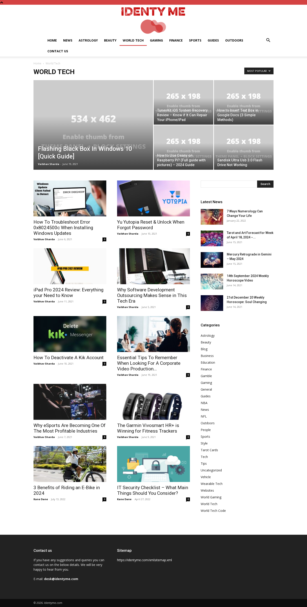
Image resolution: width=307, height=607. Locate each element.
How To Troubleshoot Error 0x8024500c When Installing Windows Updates (63, 227)
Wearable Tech (211, 484)
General (206, 389)
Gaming (156, 40)
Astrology (88, 40)
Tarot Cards (209, 450)
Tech (204, 457)
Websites (207, 490)
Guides (213, 40)
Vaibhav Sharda (48, 164)
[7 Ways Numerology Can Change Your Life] (212, 217)
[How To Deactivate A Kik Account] (69, 334)
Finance (176, 40)
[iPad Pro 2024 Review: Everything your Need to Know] (69, 266)
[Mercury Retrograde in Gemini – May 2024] (212, 260)
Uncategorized (211, 470)
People (206, 430)
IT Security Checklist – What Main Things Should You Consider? (152, 490)
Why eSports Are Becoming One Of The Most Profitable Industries (69, 428)
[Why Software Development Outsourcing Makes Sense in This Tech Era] (153, 266)
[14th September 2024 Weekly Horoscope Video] (212, 281)
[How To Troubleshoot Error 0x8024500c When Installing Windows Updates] (69, 198)
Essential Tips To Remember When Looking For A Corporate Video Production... (148, 363)
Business (207, 356)
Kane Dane (40, 499)
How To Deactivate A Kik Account (68, 357)
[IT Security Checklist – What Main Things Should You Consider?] (153, 464)
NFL (204, 416)
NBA (204, 403)
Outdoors (234, 40)
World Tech (133, 40)
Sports (195, 40)
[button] (268, 41)
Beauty (110, 40)
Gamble (206, 376)
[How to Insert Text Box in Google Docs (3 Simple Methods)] (244, 102)
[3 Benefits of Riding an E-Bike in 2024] (69, 464)
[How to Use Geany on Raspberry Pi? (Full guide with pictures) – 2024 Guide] (183, 147)
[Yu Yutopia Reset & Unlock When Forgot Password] (153, 198)
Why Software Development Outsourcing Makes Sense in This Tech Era (152, 295)
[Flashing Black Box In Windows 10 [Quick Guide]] (93, 132)
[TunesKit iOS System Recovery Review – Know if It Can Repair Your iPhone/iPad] (183, 102)
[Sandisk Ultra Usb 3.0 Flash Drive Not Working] (244, 147)
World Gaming (211, 497)
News (67, 40)
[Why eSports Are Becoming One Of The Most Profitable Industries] (69, 402)
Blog (204, 349)
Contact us (57, 51)
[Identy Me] (153, 20)
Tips (204, 463)
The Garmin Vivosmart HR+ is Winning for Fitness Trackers (148, 428)
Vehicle (206, 477)
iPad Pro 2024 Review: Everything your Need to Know (68, 292)
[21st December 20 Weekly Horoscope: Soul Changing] (212, 303)
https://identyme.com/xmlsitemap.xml (144, 560)
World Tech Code (213, 510)
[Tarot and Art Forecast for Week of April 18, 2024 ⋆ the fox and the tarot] (212, 238)
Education (208, 362)
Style (204, 443)
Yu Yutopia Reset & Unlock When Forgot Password (150, 224)
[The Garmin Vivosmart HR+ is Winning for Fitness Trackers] (153, 402)
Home (52, 40)
